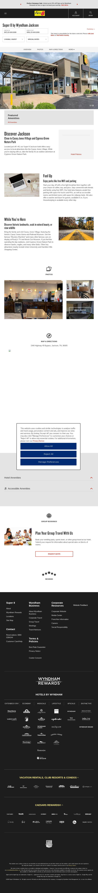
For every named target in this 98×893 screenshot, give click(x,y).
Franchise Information (60, 619)
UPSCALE (71, 703)
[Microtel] (27, 727)
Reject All (48, 454)
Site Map (9, 620)
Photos (40, 49)
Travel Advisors (35, 630)
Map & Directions (56, 49)
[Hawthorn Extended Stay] (12, 711)
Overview (27, 49)
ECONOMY (26, 703)
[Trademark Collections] (71, 719)
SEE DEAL (64, 5)
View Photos (80, 310)
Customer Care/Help (14, 641)
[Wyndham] (71, 711)
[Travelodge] (27, 743)
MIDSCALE (41, 703)
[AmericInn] (41, 735)
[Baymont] (41, 743)
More (71, 49)
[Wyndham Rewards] (48, 681)
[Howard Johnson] (27, 735)
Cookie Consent (35, 658)
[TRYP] (56, 711)
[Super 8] (27, 719)
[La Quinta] (41, 711)
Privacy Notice (34, 651)
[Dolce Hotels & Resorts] (86, 719)
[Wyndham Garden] (41, 727)
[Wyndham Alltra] (56, 743)
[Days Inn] (27, 711)
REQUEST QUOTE (54, 554)
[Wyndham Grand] (86, 727)
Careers (55, 623)
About (8, 608)
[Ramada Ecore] (41, 758)
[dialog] (48, 446)
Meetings (32, 626)
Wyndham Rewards (14, 612)
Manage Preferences (48, 462)
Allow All (48, 446)
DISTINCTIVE (86, 703)
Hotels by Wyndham (49, 694)
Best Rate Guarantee (37, 647)
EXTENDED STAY (12, 703)
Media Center (57, 615)
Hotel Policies (76, 154)
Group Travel (34, 622)
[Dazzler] (56, 727)
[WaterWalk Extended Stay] (12, 719)
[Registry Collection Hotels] (86, 711)
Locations (10, 616)
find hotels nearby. (63, 35)
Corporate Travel (35, 618)
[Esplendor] (56, 719)
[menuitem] (5, 13)
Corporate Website (59, 611)
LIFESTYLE (56, 703)
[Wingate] (41, 719)
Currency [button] (90, 29)
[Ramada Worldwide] (41, 750)
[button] (21, 4)
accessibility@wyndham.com (13, 870)
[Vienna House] (56, 735)
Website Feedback (80, 605)
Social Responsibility (60, 627)
